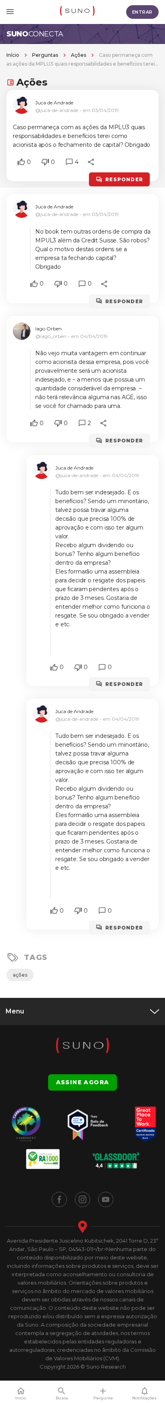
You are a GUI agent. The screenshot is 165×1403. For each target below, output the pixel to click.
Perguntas (45, 55)
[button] (21, 162)
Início (12, 55)
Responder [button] (124, 179)
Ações (78, 55)
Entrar (142, 12)
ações (20, 975)
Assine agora (82, 1082)
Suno (34, 34)
